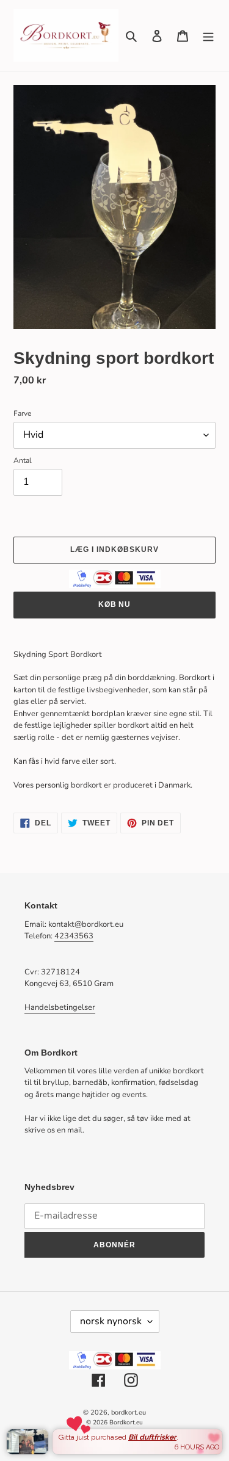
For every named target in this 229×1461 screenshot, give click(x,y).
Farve (22, 413)
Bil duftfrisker (152, 1437)
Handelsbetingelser (59, 1007)
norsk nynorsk (111, 1321)
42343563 (73, 935)
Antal (22, 460)
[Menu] (208, 35)
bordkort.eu (128, 1412)
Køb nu (114, 604)
